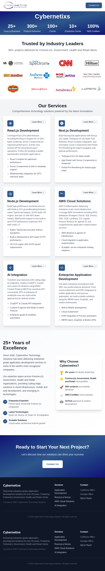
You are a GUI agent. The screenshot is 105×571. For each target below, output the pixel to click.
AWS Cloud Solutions (64, 501)
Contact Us (94, 5)
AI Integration (61, 505)
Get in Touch (86, 498)
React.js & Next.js (63, 497)
